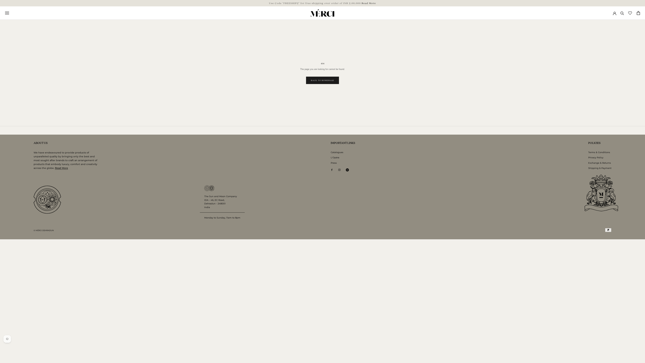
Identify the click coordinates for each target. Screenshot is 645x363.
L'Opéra (335, 157)
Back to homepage (322, 80)
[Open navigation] (7, 13)
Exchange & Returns (599, 163)
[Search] (622, 13)
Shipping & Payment (599, 168)
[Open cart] (638, 13)
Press (334, 163)
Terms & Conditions (599, 152)
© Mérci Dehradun (44, 230)
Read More (369, 3)
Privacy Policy (595, 157)
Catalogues (337, 152)
